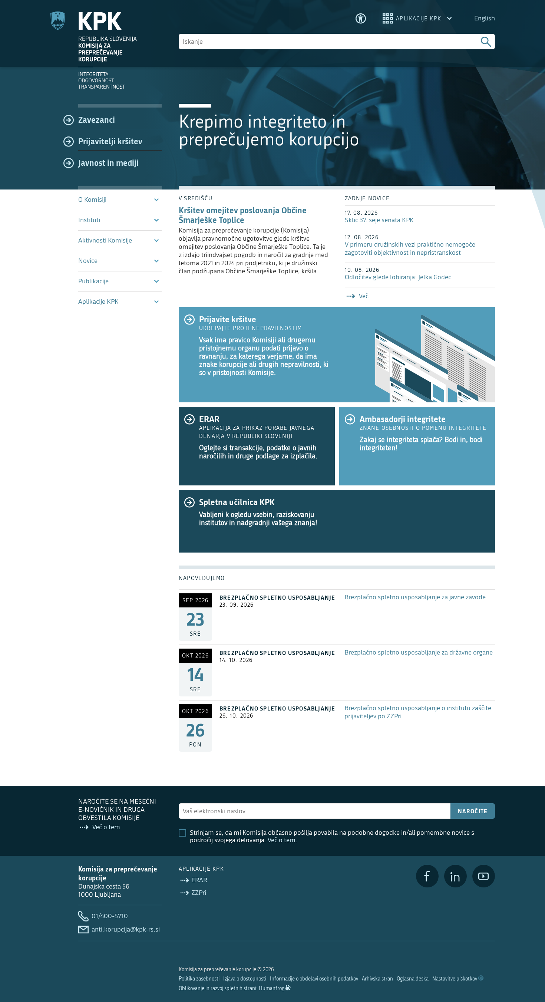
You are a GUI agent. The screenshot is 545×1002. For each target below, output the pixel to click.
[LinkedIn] (455, 876)
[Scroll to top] (528, 958)
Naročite (473, 811)
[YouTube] (483, 876)
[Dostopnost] (361, 18)
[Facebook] (427, 876)
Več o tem (281, 840)
